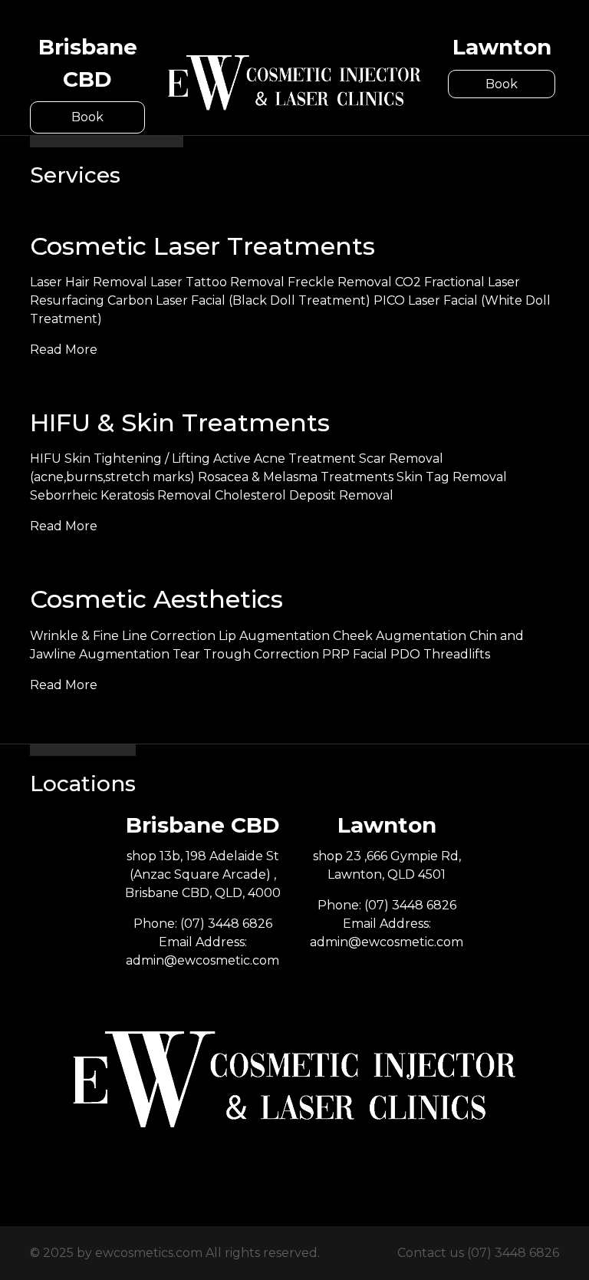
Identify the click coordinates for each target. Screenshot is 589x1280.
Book (87, 117)
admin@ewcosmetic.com (202, 960)
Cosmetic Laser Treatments (202, 246)
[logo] (294, 81)
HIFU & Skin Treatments (180, 422)
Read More (63, 349)
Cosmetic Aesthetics (156, 599)
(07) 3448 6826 (226, 923)
